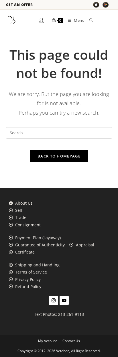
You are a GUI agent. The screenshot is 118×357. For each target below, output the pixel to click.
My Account (47, 340)
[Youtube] (64, 300)
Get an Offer (19, 5)
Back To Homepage (59, 156)
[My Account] (41, 20)
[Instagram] (53, 300)
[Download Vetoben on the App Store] (96, 4)
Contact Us (71, 340)
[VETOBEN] (11, 20)
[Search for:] (89, 20)
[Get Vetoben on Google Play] (105, 4)
